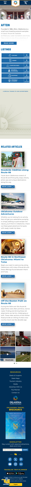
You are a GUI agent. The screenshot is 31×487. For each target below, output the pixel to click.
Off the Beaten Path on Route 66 (14, 302)
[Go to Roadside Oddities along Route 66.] (13, 159)
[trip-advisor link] (21, 464)
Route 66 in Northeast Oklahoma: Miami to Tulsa (13, 259)
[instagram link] (15, 464)
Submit (25, 450)
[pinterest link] (21, 459)
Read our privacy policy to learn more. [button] (15, 481)
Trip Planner (15, 390)
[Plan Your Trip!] (5, 481)
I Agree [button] (15, 484)
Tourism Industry (16, 381)
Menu (5, 1)
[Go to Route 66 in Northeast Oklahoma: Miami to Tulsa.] (13, 247)
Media (15, 384)
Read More (9, 43)
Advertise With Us (15, 387)
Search (26, 1)
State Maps (16, 378)
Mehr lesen (7, 186)
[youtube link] (10, 464)
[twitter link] (15, 459)
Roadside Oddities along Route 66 (15, 171)
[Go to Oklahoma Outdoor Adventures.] (13, 201)
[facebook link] (10, 459)
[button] (5, 2)
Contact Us (15, 393)
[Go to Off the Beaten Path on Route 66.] (13, 290)
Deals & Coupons (15, 375)
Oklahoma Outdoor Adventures (12, 212)
